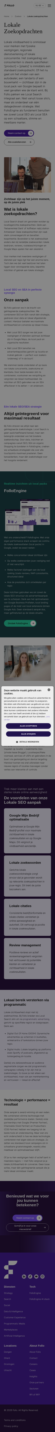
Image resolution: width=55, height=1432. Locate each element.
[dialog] (27, 716)
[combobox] (49, 689)
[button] (27, 741)
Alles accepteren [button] (28, 726)
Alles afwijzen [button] (28, 734)
